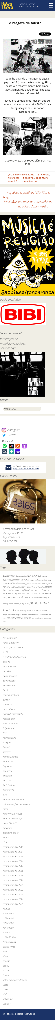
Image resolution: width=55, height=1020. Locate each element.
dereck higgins (24, 583)
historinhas (13, 177)
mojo (5, 808)
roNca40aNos (9, 937)
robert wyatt (41, 610)
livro (5, 794)
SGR (5, 951)
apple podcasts (10, 675)
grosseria (7, 751)
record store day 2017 (13, 865)
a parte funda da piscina (14, 656)
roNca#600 (8, 927)
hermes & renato (10, 756)
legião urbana (27, 590)
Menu (51, 5)
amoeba (7, 671)
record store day (20, 610)
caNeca (25, 579)
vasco (5, 984)
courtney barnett (36, 580)
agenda (6, 661)
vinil (5, 994)
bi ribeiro (16, 576)
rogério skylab (21, 614)
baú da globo (9, 680)
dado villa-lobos (33, 177)
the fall (43, 614)
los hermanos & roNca (13, 799)
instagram (7, 775)
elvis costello (42, 583)
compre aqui (8, 348)
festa (5, 732)
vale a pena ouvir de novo (15, 979)
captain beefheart (11, 694)
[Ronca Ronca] (7, 6)
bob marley (42, 576)
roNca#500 (8, 922)
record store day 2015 (13, 856)
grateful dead (14, 587)
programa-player (10, 832)
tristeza (6, 975)
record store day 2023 (13, 894)
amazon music (10, 666)
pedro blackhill (9, 823)
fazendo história (10, 723)
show (5, 956)
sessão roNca (9, 946)
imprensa (7, 766)
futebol (6, 747)
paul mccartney (41, 597)
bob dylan (31, 575)
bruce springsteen (11, 579)
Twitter (11, 435)
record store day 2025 (13, 903)
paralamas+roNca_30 (13, 818)
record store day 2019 (13, 875)
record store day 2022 (13, 889)
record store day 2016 (13, 861)
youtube (6, 1003)
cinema (6, 699)
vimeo (5, 989)
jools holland (9, 785)
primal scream (14, 603)
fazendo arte (9, 718)
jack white (36, 587)
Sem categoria (9, 941)
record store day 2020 (13, 880)
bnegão (23, 576)
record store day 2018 (13, 870)
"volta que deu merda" (13, 647)
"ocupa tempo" (10, 637)
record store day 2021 (13, 884)
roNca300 (7, 932)
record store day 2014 (13, 851)
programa (24, 603)
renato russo (32, 610)
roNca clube (8, 913)
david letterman (10, 709)
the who (27, 617)
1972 (5, 652)
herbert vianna (25, 587)
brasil (5, 690)
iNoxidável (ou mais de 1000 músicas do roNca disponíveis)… (28, 204)
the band (35, 614)
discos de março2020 (13, 713)
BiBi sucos (8, 575)
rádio (5, 842)
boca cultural (9, 685)
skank (30, 615)
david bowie (12, 583)
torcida (6, 970)
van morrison (45, 618)
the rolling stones (15, 617)
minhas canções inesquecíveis (16, 804)
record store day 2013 (13, 846)
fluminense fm (9, 737)
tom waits (36, 618)
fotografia (45, 174)
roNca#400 (8, 918)
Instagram (13, 430)
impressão (8, 770)
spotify (6, 965)
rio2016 (6, 908)
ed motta (33, 583)
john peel (7, 590)
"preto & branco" (10, 642)
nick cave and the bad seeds (38, 593)
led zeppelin (16, 590)
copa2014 (8, 704)
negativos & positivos (12, 813)
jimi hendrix (46, 586)
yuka (4, 621)
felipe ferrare (8, 728)
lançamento (8, 789)
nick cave (21, 593)
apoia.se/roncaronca (29, 6)
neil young (12, 593)
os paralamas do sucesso (19, 597)
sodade (6, 960)
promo (6, 837)
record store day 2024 (13, 899)
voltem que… (9, 998)
